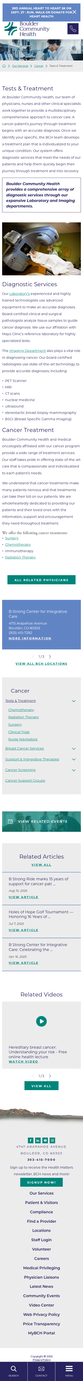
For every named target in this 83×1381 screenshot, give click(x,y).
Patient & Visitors (41, 1202)
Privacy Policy (41, 1359)
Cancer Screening (20, 770)
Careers (41, 1258)
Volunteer (41, 1249)
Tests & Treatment (20, 701)
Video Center (41, 1305)
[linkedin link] (38, 1140)
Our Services (20, 66)
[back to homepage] (4, 66)
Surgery (12, 538)
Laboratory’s (19, 294)
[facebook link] (30, 1140)
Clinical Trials (19, 732)
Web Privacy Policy (41, 1314)
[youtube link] (45, 1140)
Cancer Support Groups (25, 781)
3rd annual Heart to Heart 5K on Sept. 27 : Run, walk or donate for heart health (41, 12)
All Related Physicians (41, 580)
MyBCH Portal (41, 1333)
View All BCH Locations (41, 663)
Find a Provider (41, 1221)
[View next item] (50, 656)
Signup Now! (41, 1182)
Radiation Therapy (20, 557)
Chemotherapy (18, 545)
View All (41, 864)
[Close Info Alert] (74, 12)
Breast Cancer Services (24, 748)
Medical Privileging (41, 1268)
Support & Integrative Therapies (32, 759)
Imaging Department (27, 351)
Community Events (41, 1296)
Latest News (41, 1286)
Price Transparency (41, 1324)
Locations (41, 1230)
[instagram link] (52, 1140)
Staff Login (41, 1240)
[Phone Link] (73, 28)
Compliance (41, 1212)
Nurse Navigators (22, 739)
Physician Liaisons (41, 1277)
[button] (74, 701)
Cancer (38, 66)
